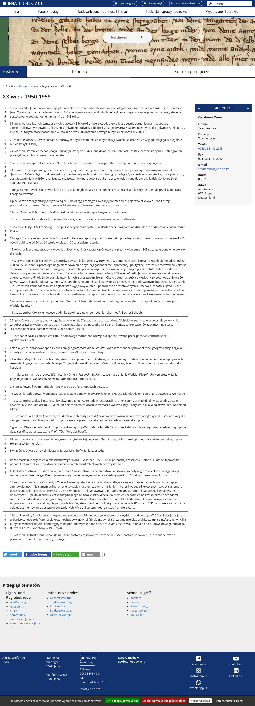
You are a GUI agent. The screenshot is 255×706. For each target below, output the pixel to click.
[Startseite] (6, 86)
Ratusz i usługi (48, 11)
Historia (10, 71)
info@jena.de (88, 689)
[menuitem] (16, 11)
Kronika (79, 71)
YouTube (235, 664)
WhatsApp (197, 688)
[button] (12, 554)
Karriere (135, 598)
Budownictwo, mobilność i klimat (102, 11)
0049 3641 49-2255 (210, 148)
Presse (134, 602)
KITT (12, 611)
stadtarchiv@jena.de (211, 169)
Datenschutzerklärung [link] (229, 700)
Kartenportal (138, 610)
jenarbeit (16, 606)
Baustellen (137, 615)
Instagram (197, 676)
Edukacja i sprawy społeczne (167, 11)
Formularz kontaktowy (88, 660)
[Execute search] (143, 37)
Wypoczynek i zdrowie (222, 11)
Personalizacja (200, 701)
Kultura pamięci (189, 71)
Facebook (197, 664)
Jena (16, 11)
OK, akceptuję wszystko (122, 701)
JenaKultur (16, 602)
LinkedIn (234, 676)
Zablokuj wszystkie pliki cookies (164, 701)
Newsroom (137, 606)
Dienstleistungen (61, 615)
